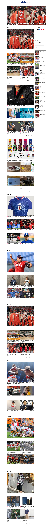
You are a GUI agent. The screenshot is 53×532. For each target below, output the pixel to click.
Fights (8, 360)
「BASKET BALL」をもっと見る (28, 357)
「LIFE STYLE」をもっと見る (29, 523)
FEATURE (8, 27)
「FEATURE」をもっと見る (29, 80)
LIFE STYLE (9, 471)
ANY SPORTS (9, 416)
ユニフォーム (37, 44)
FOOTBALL (9, 194)
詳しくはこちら (36, 34)
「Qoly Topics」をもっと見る (29, 135)
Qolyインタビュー (43, 44)
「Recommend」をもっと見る (28, 191)
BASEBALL (8, 250)
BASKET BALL (9, 304)
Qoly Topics (9, 83)
